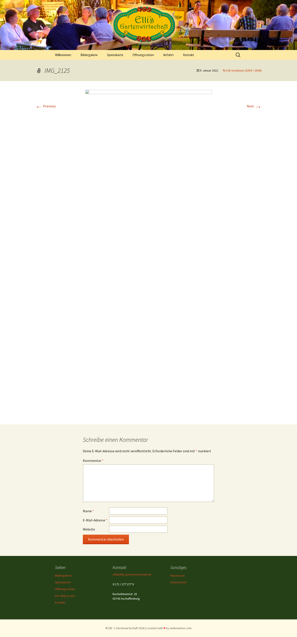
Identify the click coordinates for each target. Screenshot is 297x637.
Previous (45, 106)
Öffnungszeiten (143, 55)
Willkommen (63, 55)
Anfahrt (168, 55)
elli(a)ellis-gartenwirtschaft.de (132, 574)
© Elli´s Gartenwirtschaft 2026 (124, 628)
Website (89, 529)
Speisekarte (115, 55)
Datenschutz (178, 582)
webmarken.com (181, 628)
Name (88, 511)
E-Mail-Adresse (95, 520)
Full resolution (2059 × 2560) (244, 70)
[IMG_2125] (148, 252)
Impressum (177, 575)
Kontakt (188, 55)
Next (254, 106)
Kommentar (93, 460)
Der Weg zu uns (65, 596)
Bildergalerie (89, 55)
